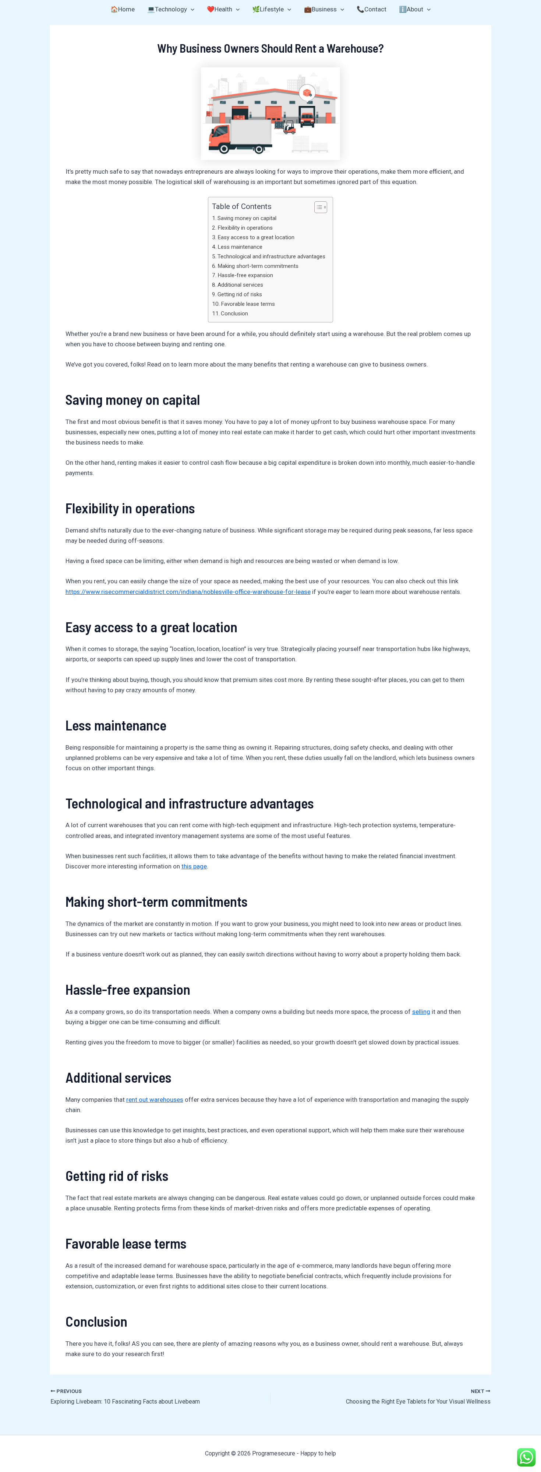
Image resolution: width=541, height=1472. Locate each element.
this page (194, 866)
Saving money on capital (247, 218)
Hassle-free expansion (245, 275)
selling (421, 1011)
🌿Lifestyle (268, 9)
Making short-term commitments (258, 266)
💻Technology (167, 9)
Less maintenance (240, 247)
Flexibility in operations (245, 227)
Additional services (240, 285)
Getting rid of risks (240, 294)
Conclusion (234, 313)
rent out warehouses (154, 1099)
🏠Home (122, 9)
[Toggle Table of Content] (317, 207)
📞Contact (371, 9)
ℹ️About (411, 9)
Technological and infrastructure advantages (271, 256)
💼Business (320, 9)
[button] (190, 9)
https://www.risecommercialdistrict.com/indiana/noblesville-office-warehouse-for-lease (188, 591)
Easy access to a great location (256, 237)
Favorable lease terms (248, 304)
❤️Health (219, 9)
